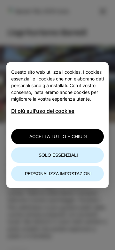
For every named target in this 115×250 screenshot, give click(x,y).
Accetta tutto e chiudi (58, 136)
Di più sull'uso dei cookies (42, 111)
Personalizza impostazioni (58, 173)
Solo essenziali (58, 155)
